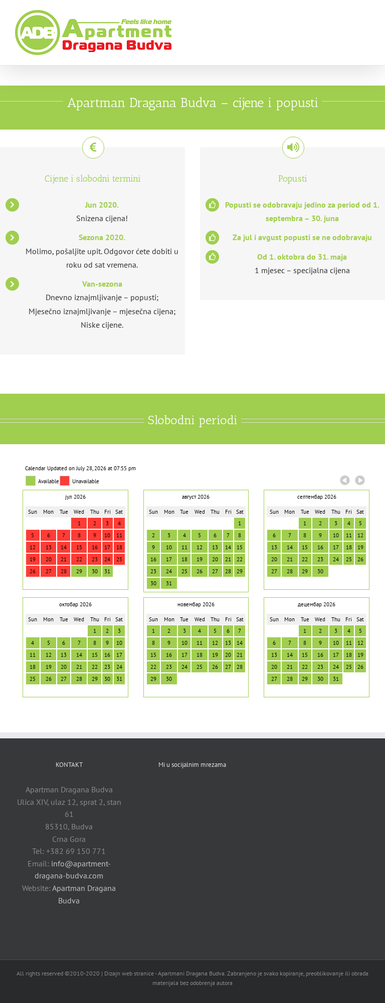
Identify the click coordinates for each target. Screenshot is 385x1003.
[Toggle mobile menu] (366, 15)
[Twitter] (200, 789)
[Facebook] (184, 789)
